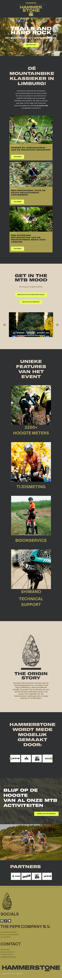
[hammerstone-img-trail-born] (30, 207)
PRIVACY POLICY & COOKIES (8, 973)
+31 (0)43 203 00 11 (7, 954)
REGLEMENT (19, 973)
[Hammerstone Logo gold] (31, 6)
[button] (4, 325)
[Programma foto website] (30, 162)
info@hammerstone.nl (8, 957)
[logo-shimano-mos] (31, 3)
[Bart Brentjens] (30, 116)
